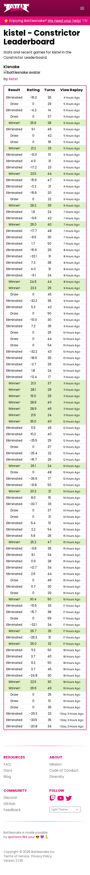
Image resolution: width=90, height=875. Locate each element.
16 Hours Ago (71, 567)
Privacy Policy (41, 856)
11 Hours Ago (72, 377)
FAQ (7, 764)
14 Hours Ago (71, 491)
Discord (10, 797)
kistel (13, 78)
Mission (55, 764)
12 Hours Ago (71, 421)
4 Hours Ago (72, 97)
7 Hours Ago (72, 212)
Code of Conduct (64, 770)
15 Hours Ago (71, 529)
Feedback (12, 809)
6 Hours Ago (72, 155)
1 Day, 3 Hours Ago (71, 714)
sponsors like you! (21, 837)
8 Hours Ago (72, 250)
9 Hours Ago (72, 288)
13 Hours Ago (71, 466)
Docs (7, 770)
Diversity (56, 776)
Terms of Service (16, 856)
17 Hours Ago (71, 606)
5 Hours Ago (72, 104)
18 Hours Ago (71, 650)
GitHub (9, 803)
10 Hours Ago (71, 332)
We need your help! (64, 20)
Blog (7, 776)
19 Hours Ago (71, 688)
